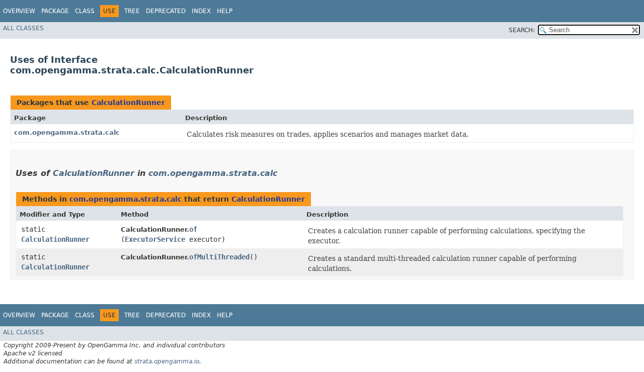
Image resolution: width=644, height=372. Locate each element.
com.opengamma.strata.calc (67, 132)
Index (201, 11)
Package (55, 11)
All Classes (23, 28)
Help (224, 11)
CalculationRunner (128, 103)
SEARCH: (522, 30)
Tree (132, 11)
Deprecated (166, 11)
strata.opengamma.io (166, 361)
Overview (19, 11)
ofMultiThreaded (219, 257)
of (193, 229)
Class (85, 11)
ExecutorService (155, 239)
